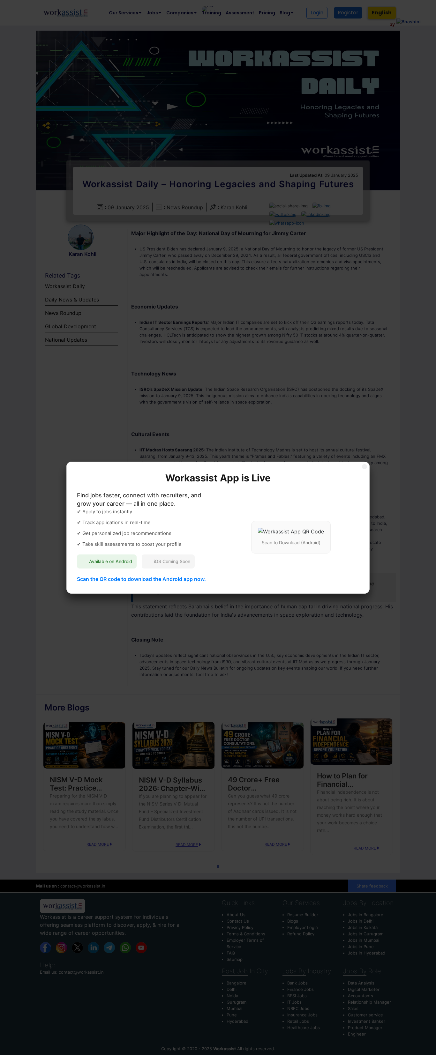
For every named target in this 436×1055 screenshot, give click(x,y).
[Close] (364, 466)
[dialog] (218, 527)
